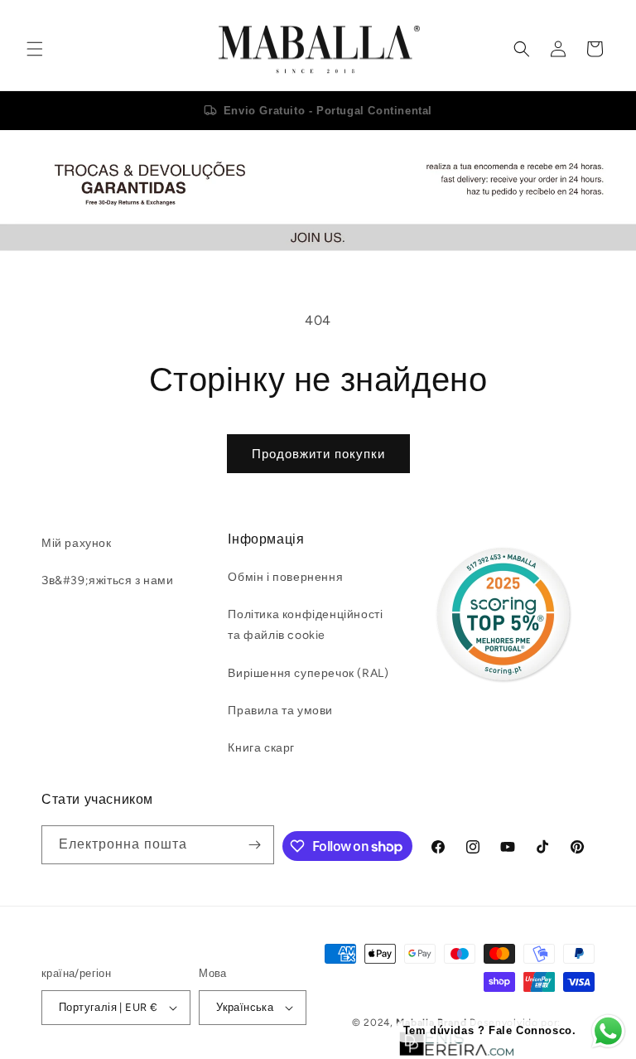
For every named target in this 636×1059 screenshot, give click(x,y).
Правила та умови (280, 711)
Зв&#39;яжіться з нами (107, 580)
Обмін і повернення (285, 577)
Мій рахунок (76, 543)
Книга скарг (261, 748)
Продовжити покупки (318, 454)
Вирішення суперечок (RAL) (308, 673)
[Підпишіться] (255, 844)
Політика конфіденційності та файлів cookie (305, 624)
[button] (35, 49)
